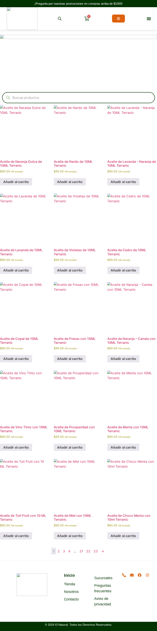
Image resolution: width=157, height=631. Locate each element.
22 (88, 551)
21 (81, 551)
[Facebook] (139, 575)
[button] (149, 18)
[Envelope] (132, 575)
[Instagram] (147, 575)
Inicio (69, 575)
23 (96, 551)
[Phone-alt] (124, 575)
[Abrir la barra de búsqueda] (60, 18)
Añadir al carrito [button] (16, 182)
